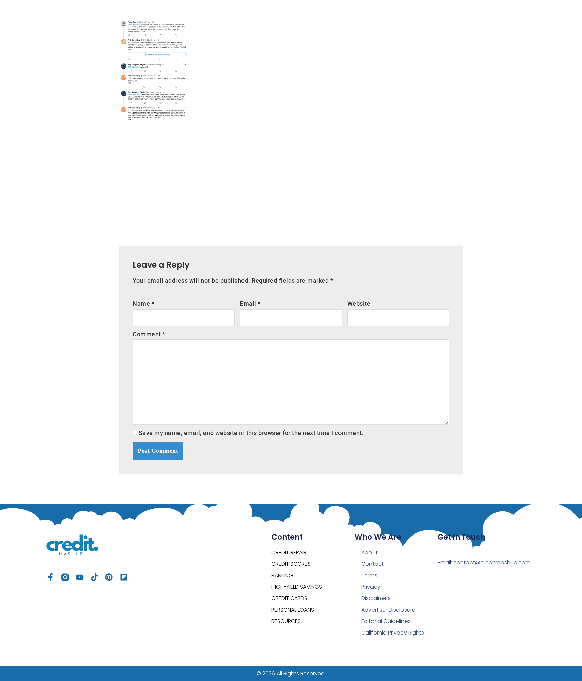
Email (250, 303)
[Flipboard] (124, 577)
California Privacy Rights (392, 633)
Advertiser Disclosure (388, 610)
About (369, 552)
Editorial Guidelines (386, 621)
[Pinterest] (109, 577)
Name (143, 303)
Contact (372, 564)
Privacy (370, 587)
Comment (149, 334)
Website (359, 303)
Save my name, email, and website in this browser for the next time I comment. (251, 432)
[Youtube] (80, 577)
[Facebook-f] (50, 577)
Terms (369, 575)
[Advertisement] (291, 178)
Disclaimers (376, 598)
